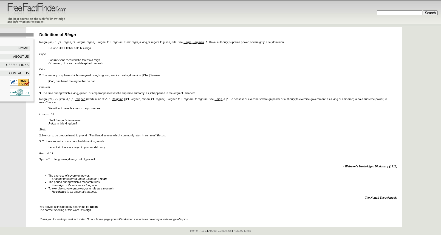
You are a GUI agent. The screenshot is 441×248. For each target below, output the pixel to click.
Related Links (242, 230)
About (212, 230)
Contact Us (225, 230)
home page (103, 219)
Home (194, 230)
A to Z (203, 230)
